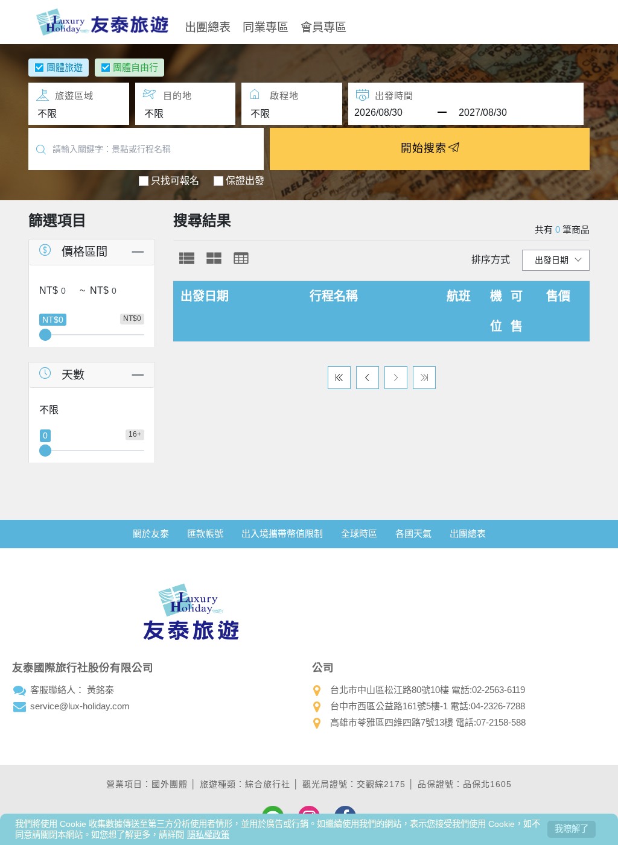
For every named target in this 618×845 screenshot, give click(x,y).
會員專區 (323, 26)
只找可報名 (175, 181)
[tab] (186, 258)
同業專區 (265, 26)
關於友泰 (151, 533)
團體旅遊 (64, 67)
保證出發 (245, 181)
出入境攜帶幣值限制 (282, 533)
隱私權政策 (208, 835)
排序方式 (490, 260)
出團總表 (208, 26)
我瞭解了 (571, 829)
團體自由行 (135, 67)
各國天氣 (413, 533)
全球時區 (359, 533)
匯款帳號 (205, 533)
